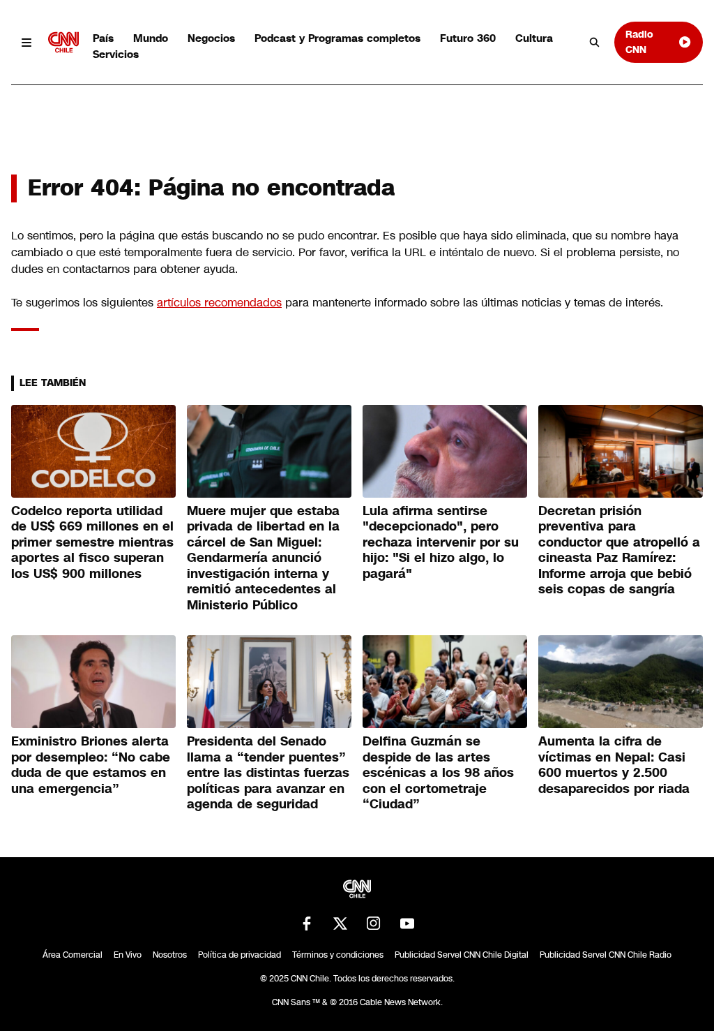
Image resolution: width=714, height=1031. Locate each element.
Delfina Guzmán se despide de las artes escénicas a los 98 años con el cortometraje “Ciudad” (438, 772)
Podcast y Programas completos (337, 38)
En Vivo (128, 954)
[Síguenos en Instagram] (374, 923)
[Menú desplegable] (27, 42)
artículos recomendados (219, 303)
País (103, 38)
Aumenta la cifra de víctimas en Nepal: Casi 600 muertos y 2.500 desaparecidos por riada (614, 765)
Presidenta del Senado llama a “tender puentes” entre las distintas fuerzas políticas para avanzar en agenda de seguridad (268, 772)
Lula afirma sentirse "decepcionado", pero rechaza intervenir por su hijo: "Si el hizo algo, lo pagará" (441, 542)
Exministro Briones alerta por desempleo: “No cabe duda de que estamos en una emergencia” (90, 765)
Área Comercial (72, 954)
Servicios (116, 54)
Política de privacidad (239, 954)
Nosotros (170, 954)
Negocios (211, 38)
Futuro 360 (468, 38)
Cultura (534, 38)
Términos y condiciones (337, 954)
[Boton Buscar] (595, 42)
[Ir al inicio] (63, 42)
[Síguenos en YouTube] (407, 923)
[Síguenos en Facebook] (307, 923)
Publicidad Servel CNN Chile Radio (605, 954)
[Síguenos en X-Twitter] (340, 923)
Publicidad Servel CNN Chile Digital (462, 954)
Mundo (150, 38)
